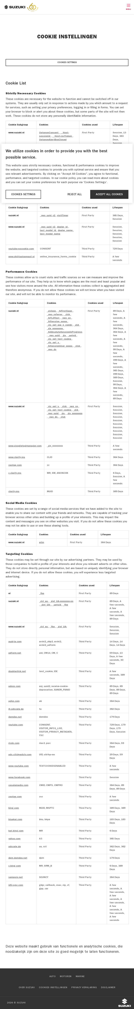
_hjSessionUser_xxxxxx (60, 345)
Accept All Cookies (109, 194)
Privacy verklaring (84, 987)
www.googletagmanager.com (25, 445)
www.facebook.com (19, 777)
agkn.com (14, 701)
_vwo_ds (51, 349)
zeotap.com (15, 465)
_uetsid (57, 604)
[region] (67, 173)
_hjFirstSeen (65, 310)
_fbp (41, 593)
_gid (77, 324)
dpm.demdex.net (17, 857)
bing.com (13, 807)
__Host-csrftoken (62, 136)
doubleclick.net (17, 671)
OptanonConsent (49, 132)
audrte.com (14, 641)
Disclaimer (108, 987)
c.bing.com (14, 865)
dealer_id (62, 226)
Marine (80, 976)
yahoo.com (14, 838)
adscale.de (14, 846)
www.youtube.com (18, 765)
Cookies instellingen (53, 987)
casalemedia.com (18, 785)
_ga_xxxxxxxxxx (55, 328)
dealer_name (65, 230)
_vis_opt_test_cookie (59, 338)
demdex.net (15, 716)
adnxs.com (14, 686)
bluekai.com (15, 819)
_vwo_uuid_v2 (48, 215)
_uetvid (72, 335)
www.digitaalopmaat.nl (21, 256)
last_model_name (50, 233)
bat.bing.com (15, 830)
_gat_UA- (45, 604)
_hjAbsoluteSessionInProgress (64, 331)
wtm (41, 542)
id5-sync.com (15, 885)
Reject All (75, 194)
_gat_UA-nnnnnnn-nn (61, 601)
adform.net (14, 652)
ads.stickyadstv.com (19, 754)
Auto (52, 976)
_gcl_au (44, 601)
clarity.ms (13, 491)
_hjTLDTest (53, 317)
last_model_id (48, 230)
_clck (67, 314)
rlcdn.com (13, 743)
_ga (64, 335)
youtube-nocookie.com (21, 248)
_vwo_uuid (54, 335)
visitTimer (62, 215)
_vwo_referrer (55, 314)
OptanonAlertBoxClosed (52, 139)
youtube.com (15, 724)
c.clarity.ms (14, 472)
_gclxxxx (52, 310)
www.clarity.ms (16, 457)
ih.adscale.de (16, 708)
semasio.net (15, 877)
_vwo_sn (66, 317)
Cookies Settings (67, 62)
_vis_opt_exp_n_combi (60, 324)
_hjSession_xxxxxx (57, 321)
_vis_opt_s (53, 342)
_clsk (77, 345)
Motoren (66, 976)
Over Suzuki (27, 987)
